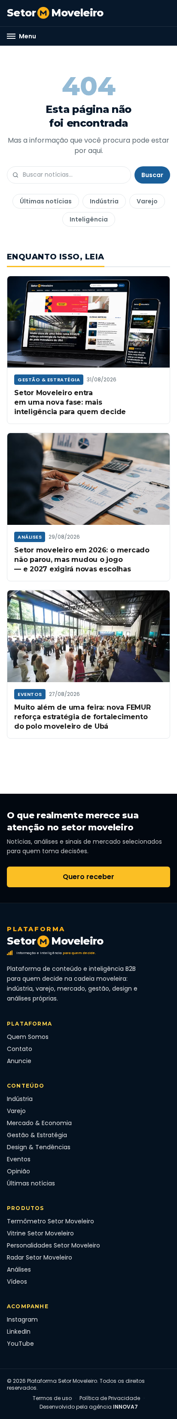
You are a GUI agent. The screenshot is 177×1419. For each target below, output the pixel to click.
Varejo (147, 201)
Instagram (22, 1319)
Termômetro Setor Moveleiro (50, 1221)
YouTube (20, 1343)
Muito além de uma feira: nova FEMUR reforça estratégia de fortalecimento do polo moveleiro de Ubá (82, 716)
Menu (27, 36)
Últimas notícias (46, 201)
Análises (30, 536)
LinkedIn (19, 1331)
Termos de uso (52, 1398)
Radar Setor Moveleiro (39, 1257)
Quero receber (88, 877)
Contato (19, 1049)
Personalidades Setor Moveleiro (53, 1245)
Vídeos (17, 1281)
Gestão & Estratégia (49, 379)
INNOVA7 (125, 1406)
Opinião (18, 1171)
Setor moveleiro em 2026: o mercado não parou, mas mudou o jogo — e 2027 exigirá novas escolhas (82, 559)
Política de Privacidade (109, 1398)
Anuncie (19, 1061)
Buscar (152, 175)
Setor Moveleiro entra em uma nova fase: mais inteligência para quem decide (70, 402)
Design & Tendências (38, 1147)
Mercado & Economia (39, 1123)
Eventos (30, 694)
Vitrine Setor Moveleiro (40, 1233)
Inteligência (89, 219)
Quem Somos (28, 1036)
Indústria (104, 201)
